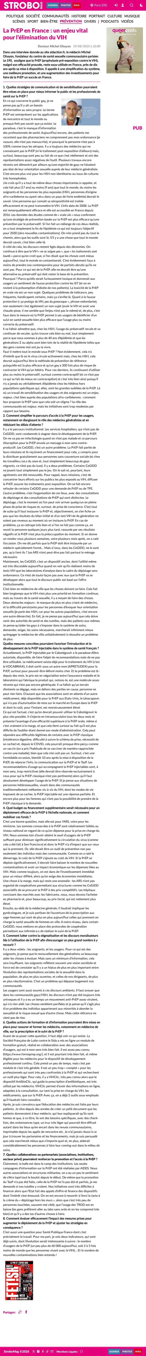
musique (132, 16)
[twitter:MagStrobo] (33, 1351)
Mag (76, 5)
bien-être (49, 21)
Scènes (19, 21)
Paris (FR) (100, 5)
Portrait (97, 16)
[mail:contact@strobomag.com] (51, 1351)
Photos (66, 5)
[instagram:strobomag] (38, 1351)
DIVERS (90, 21)
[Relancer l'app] (81, 1351)
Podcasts (110, 21)
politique (15, 16)
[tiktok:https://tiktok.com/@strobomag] (47, 1351)
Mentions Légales (67, 1351)
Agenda (53, 5)
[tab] (19, 1280)
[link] (116, 5)
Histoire (78, 16)
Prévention (71, 21)
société (33, 16)
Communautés (55, 16)
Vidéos (127, 21)
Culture (114, 16)
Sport (32, 21)
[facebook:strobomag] (42, 1351)
